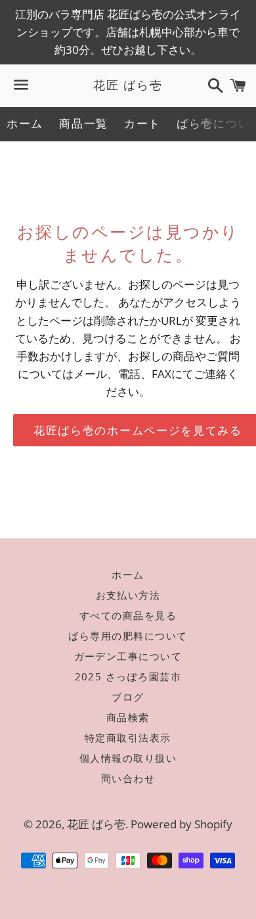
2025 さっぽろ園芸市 (128, 676)
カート (142, 123)
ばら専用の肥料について (128, 635)
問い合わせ (128, 778)
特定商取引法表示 (128, 737)
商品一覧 (83, 123)
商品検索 (128, 717)
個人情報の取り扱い (128, 758)
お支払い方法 (128, 594)
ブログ (128, 696)
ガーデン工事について (128, 656)
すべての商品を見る (128, 615)
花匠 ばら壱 (128, 85)
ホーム (25, 123)
